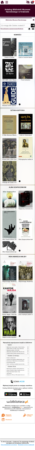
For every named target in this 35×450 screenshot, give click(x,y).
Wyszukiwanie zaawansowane (9, 28)
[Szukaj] (32, 25)
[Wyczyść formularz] (29, 29)
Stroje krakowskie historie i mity (13, 371)
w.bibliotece (16, 407)
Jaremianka (9, 373)
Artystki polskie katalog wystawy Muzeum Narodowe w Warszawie (21, 353)
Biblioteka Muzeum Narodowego (16, 20)
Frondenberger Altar (11, 362)
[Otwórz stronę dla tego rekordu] (9, 47)
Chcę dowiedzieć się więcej (9, 444)
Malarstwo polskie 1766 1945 (13, 350)
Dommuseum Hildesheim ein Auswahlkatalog (16, 360)
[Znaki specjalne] (33, 29)
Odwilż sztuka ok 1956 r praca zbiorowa (15, 348)
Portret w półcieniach (11, 357)
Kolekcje (20, 28)
